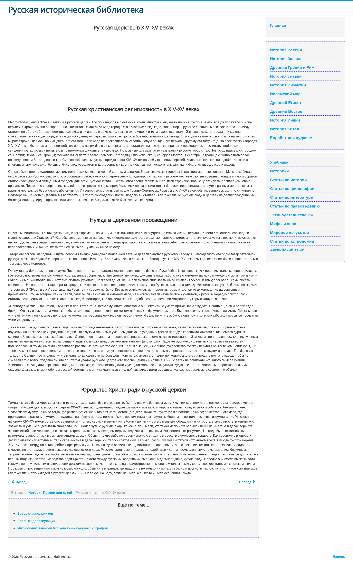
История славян (286, 76)
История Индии (285, 120)
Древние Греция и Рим (292, 67)
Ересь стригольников (35, 513)
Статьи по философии (292, 188)
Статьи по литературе (291, 197)
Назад (20, 482)
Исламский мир (285, 93)
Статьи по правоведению (295, 206)
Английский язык (287, 250)
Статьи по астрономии (292, 241)
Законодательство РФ (292, 214)
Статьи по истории (288, 179)
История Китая (284, 129)
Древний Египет (285, 102)
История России (286, 49)
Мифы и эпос (283, 223)
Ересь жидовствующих (36, 520)
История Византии (288, 85)
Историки (279, 171)
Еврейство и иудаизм (291, 137)
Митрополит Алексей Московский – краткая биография (62, 528)
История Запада (286, 58)
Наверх (339, 556)
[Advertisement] (130, 69)
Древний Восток (286, 111)
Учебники (279, 162)
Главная (278, 25)
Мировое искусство (289, 232)
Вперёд (245, 482)
